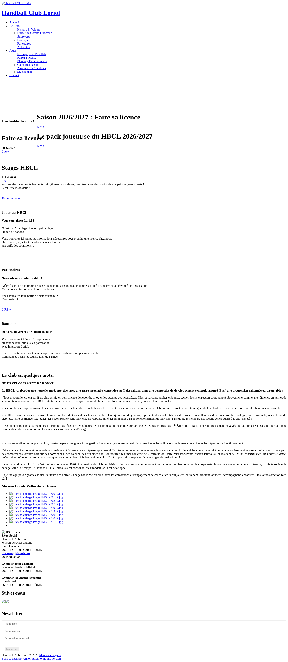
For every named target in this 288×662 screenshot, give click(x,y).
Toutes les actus (11, 198)
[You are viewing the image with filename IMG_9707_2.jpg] (36, 504)
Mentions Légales (50, 655)
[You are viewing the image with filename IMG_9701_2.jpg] (36, 497)
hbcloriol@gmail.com (16, 553)
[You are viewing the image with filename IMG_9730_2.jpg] (36, 518)
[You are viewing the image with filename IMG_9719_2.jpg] (36, 507)
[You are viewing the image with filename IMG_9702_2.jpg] (36, 500)
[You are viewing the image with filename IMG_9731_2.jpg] (36, 522)
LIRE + (6, 255)
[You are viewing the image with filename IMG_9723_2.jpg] (36, 511)
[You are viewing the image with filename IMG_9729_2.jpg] (36, 514)
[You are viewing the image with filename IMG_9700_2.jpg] (36, 493)
